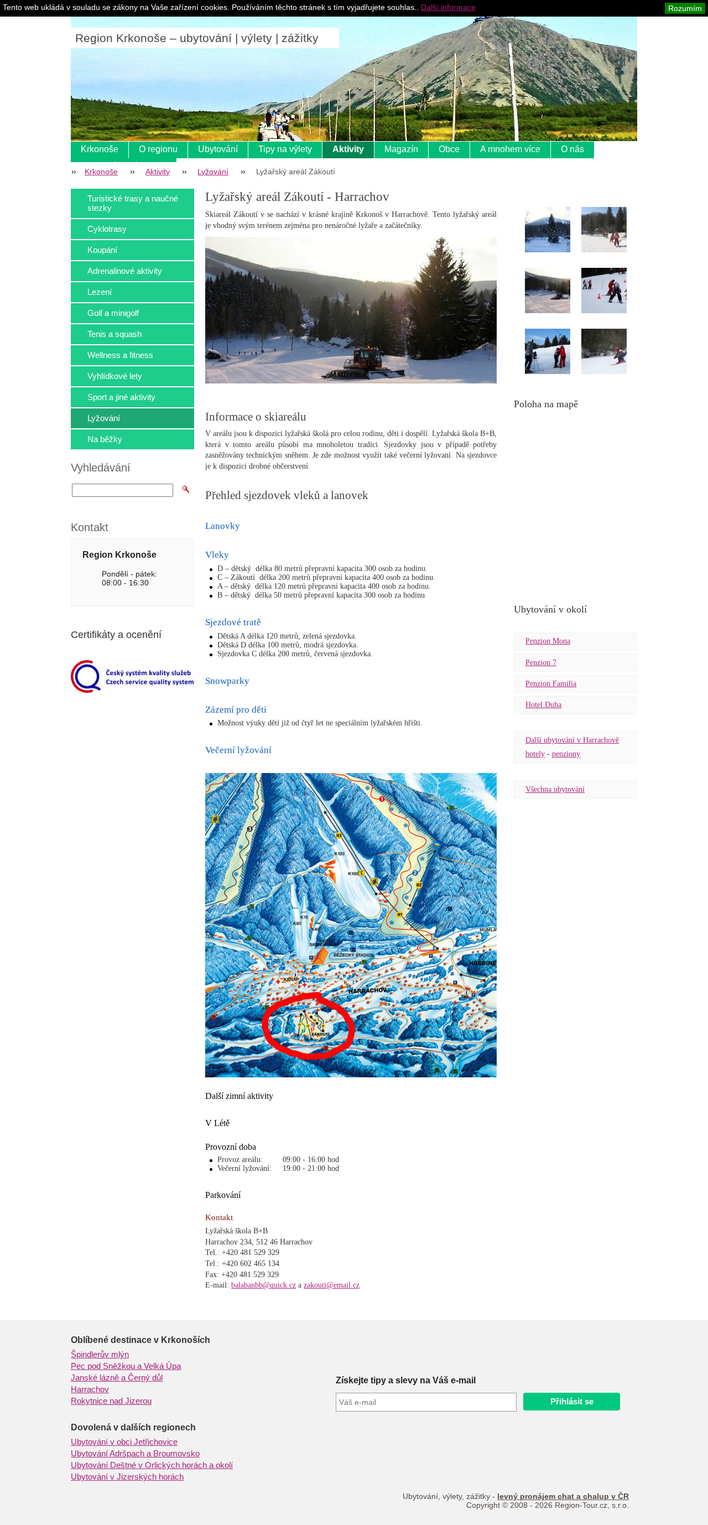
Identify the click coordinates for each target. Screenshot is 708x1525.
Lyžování (212, 171)
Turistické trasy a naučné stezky (132, 203)
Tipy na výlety (285, 149)
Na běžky (104, 439)
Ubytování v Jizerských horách (127, 1476)
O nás (572, 149)
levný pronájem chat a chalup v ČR (563, 1496)
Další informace (448, 7)
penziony (566, 754)
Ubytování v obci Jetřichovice (124, 1442)
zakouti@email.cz (332, 1285)
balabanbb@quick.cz (263, 1285)
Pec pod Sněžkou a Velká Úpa (126, 1366)
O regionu (158, 149)
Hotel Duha (543, 705)
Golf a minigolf (113, 313)
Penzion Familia (550, 683)
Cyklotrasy (107, 229)
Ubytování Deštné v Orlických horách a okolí (152, 1465)
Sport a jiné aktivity (121, 397)
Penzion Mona (547, 641)
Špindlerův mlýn (100, 1354)
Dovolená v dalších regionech (133, 1427)
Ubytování (218, 149)
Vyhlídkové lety (114, 376)
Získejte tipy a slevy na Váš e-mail (406, 1380)
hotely (535, 754)
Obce (449, 149)
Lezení (99, 292)
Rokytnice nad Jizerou (111, 1401)
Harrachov (90, 1389)
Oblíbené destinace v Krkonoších (140, 1340)
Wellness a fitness (120, 355)
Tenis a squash (114, 334)
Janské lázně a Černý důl (117, 1377)
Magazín (401, 149)
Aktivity (348, 149)
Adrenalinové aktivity (124, 271)
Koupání (102, 250)
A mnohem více (510, 149)
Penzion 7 (540, 662)
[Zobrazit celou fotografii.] (557, 231)
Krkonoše (99, 149)
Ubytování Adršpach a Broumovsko (135, 1453)
